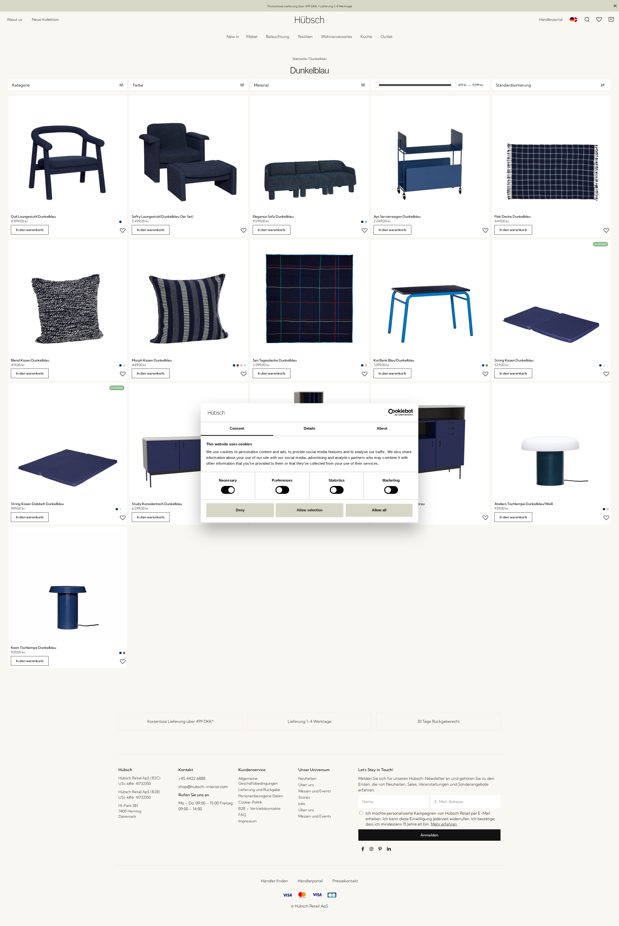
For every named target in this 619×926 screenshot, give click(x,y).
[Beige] (604, 365)
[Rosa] (241, 365)
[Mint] (607, 365)
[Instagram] (371, 849)
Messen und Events (314, 791)
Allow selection (310, 510)
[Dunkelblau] (120, 222)
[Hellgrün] (366, 222)
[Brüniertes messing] (124, 653)
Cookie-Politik (250, 802)
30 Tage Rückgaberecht (438, 721)
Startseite (299, 59)
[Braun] (237, 365)
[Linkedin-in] (388, 849)
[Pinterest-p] (380, 849)
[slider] (376, 85)
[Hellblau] (124, 365)
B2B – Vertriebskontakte (259, 808)
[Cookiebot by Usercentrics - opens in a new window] (392, 412)
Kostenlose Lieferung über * (180, 721)
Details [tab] (310, 428)
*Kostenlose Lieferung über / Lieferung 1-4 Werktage (309, 6)
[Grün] (487, 365)
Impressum (247, 821)
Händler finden (274, 880)
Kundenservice (251, 769)
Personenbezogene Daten (260, 796)
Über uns (306, 784)
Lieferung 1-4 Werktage (309, 721)
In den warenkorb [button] (30, 230)
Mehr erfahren (444, 824)
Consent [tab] (237, 428)
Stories (304, 797)
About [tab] (382, 428)
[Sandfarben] (366, 365)
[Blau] (483, 365)
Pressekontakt (345, 880)
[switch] (282, 490)
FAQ (242, 814)
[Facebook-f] (362, 849)
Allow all (379, 510)
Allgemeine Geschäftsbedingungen (258, 781)
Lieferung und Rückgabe (259, 789)
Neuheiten (307, 778)
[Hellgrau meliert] (124, 222)
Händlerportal (310, 880)
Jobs (301, 803)
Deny (240, 510)
